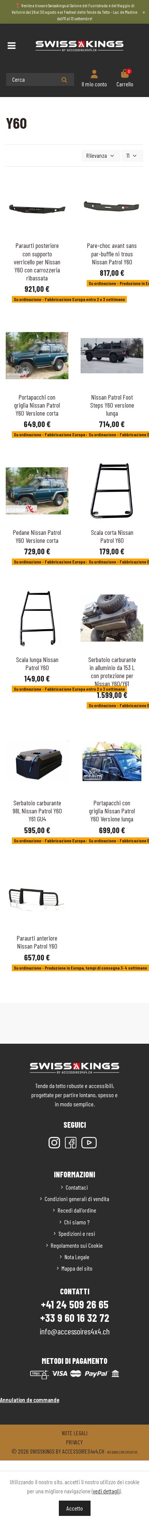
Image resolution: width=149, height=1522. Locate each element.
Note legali (74, 1432)
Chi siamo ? (76, 1222)
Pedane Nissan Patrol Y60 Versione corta (37, 536)
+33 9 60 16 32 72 (74, 1317)
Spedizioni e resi (76, 1233)
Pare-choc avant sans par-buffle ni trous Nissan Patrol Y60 (112, 253)
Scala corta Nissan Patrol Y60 (112, 536)
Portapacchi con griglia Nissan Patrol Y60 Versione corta (37, 405)
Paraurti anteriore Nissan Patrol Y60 (37, 942)
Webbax (112, 1452)
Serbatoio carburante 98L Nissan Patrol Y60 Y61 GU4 (37, 810)
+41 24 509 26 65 (75, 1304)
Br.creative (129, 1452)
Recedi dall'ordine (77, 1210)
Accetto (74, 1508)
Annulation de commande (29, 1399)
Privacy (74, 1442)
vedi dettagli (106, 1490)
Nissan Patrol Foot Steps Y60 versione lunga (112, 405)
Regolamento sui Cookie (77, 1245)
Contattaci (77, 1187)
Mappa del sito (77, 1268)
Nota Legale (77, 1256)
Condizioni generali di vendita (77, 1198)
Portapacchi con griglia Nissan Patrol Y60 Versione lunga (112, 810)
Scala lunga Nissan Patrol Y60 (37, 663)
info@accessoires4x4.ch (75, 1331)
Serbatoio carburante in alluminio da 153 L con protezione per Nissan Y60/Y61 (112, 671)
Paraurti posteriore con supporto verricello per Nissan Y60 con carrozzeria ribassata (37, 261)
